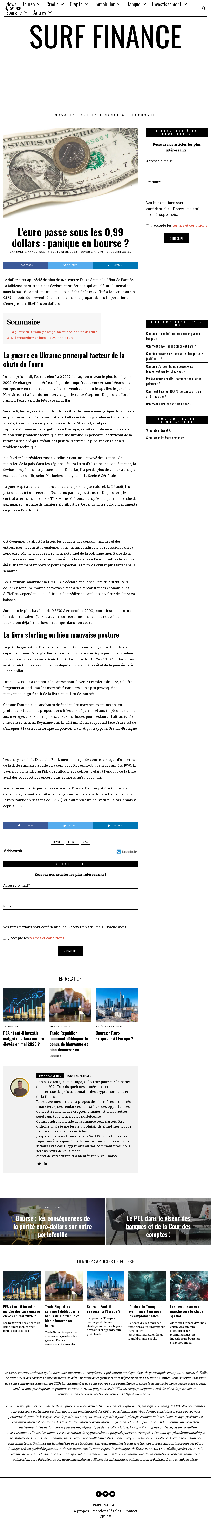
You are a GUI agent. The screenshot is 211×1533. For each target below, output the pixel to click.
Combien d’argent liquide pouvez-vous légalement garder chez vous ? (170, 369)
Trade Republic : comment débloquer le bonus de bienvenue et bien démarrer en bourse (68, 1044)
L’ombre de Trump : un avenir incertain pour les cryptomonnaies (145, 1311)
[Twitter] (105, 1494)
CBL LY (105, 1517)
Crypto (76, 4)
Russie (72, 841)
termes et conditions (47, 938)
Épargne (14, 12)
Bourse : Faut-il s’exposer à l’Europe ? (114, 1036)
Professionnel (119, 251)
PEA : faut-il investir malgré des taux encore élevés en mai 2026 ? (23, 1038)
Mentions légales (106, 1511)
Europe (57, 841)
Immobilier (104, 4)
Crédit (52, 4)
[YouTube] (112, 1494)
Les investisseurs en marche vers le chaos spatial (186, 1311)
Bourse (28, 4)
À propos (81, 1511)
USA (85, 841)
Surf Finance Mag (30, 251)
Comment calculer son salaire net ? (168, 404)
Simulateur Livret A (158, 430)
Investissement (167, 4)
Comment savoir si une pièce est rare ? (171, 346)
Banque (133, 4)
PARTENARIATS (105, 1505)
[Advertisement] (105, 81)
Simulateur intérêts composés (165, 437)
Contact (130, 1511)
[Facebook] (99, 1494)
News (11, 4)
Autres (39, 12)
